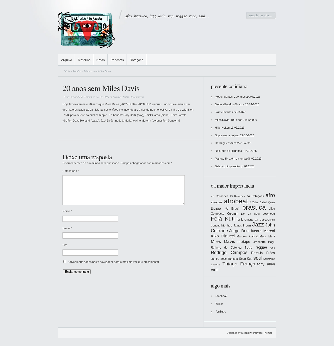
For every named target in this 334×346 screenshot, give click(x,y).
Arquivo (66, 60)
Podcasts (117, 60)
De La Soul (250, 213)
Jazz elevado (223, 112)
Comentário (70, 171)
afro (270, 195)
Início (67, 71)
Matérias (84, 60)
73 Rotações (237, 196)
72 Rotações (219, 196)
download (269, 213)
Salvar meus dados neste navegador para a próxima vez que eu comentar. (114, 262)
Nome (67, 211)
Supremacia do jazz (227, 135)
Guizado (215, 225)
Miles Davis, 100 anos (228, 120)
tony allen (266, 264)
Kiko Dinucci (223, 236)
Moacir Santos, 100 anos (230, 96)
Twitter (219, 303)
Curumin (232, 213)
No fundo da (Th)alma (228, 151)
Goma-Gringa (267, 219)
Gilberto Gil (251, 219)
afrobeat (236, 201)
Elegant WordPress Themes (256, 332)
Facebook (221, 296)
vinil (214, 269)
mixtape (243, 241)
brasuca (254, 207)
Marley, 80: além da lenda (231, 158)
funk (240, 219)
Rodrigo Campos (229, 252)
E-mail (67, 228)
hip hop (226, 225)
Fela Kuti (223, 219)
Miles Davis (223, 241)
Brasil (235, 208)
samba (215, 258)
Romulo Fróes (263, 253)
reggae (261, 247)
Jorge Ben (239, 231)
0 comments (137, 97)
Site (64, 245)
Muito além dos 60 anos (229, 104)
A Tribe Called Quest (262, 202)
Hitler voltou (222, 127)
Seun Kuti (245, 258)
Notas (100, 60)
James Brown (242, 225)
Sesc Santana (229, 258)
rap (248, 247)
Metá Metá (267, 236)
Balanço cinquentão (227, 166)
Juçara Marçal (262, 231)
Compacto (217, 213)
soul (257, 258)
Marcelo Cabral (247, 236)
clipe (272, 208)
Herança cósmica (226, 143)
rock (272, 247)
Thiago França (238, 263)
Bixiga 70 (219, 208)
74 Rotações (255, 196)
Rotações (136, 60)
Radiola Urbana (83, 97)
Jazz (258, 224)
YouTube (220, 311)
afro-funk (216, 202)
